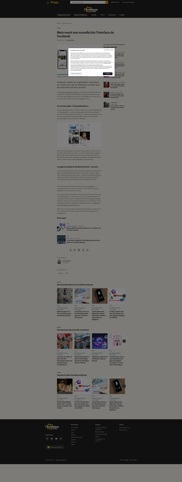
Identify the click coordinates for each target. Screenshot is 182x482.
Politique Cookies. (107, 63)
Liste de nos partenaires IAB (76, 69)
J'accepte (108, 73)
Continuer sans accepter (109, 49)
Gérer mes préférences (76, 73)
